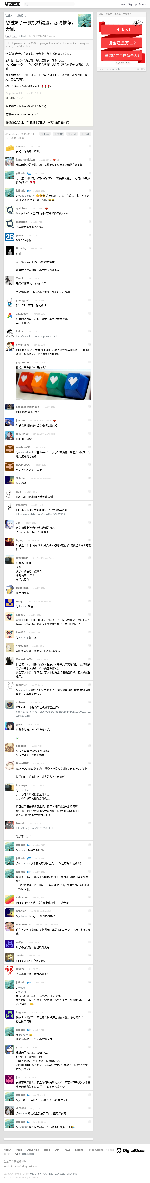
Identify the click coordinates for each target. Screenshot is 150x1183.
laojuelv (116, 68)
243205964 (22, 313)
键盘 (60, 134)
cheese (20, 146)
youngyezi (22, 300)
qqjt (18, 491)
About (7, 1149)
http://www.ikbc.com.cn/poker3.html (36, 336)
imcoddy (21, 505)
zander (20, 955)
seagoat (21, 746)
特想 (87, 134)
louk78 (20, 969)
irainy (19, 331)
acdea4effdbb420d (27, 406)
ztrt (18, 522)
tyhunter (21, 685)
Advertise (33, 1149)
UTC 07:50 (35, 1173)
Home (123, 4)
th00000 (21, 1108)
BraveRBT (22, 763)
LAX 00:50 (60, 1173)
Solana (79, 1149)
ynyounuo (22, 362)
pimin (19, 235)
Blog (47, 1149)
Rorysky (21, 248)
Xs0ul (19, 278)
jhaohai (20, 420)
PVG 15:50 (47, 1173)
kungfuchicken (25, 159)
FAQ (67, 1149)
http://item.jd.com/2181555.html (34, 828)
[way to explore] (13, 4)
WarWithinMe (24, 659)
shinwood (22, 897)
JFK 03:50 (72, 1173)
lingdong (21, 1012)
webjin (20, 601)
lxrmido (20, 823)
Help (19, 1149)
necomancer (23, 924)
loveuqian (22, 557)
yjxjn (19, 1047)
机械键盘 (21, 15)
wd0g (19, 942)
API (57, 1149)
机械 (46, 134)
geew (19, 724)
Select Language (26, 1153)
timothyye (22, 433)
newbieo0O (23, 447)
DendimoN (22, 587)
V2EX (8, 15)
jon (18, 1077)
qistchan (21, 208)
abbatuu (21, 702)
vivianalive (22, 344)
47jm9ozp (22, 645)
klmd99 (20, 614)
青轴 (73, 134)
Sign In (142, 4)
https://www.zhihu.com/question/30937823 (40, 514)
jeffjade (23, 36)
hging (19, 540)
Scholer (21, 478)
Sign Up (132, 4)
